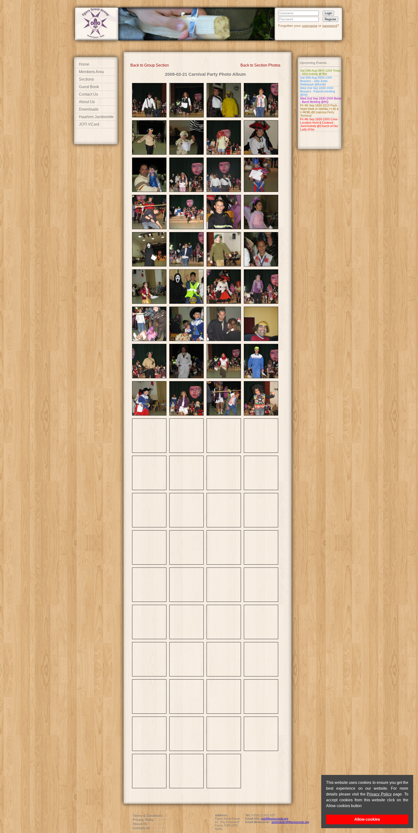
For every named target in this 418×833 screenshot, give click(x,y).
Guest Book (89, 87)
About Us (87, 102)
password (329, 26)
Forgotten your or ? (308, 26)
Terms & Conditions (148, 816)
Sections (86, 79)
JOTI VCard (89, 124)
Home (84, 64)
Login (328, 13)
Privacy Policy (379, 794)
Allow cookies (367, 819)
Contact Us (88, 94)
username (309, 26)
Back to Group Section (149, 65)
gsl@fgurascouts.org (274, 818)
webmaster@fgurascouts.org (290, 822)
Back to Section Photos (260, 65)
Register (330, 19)
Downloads (88, 109)
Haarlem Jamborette (96, 117)
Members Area (91, 72)
